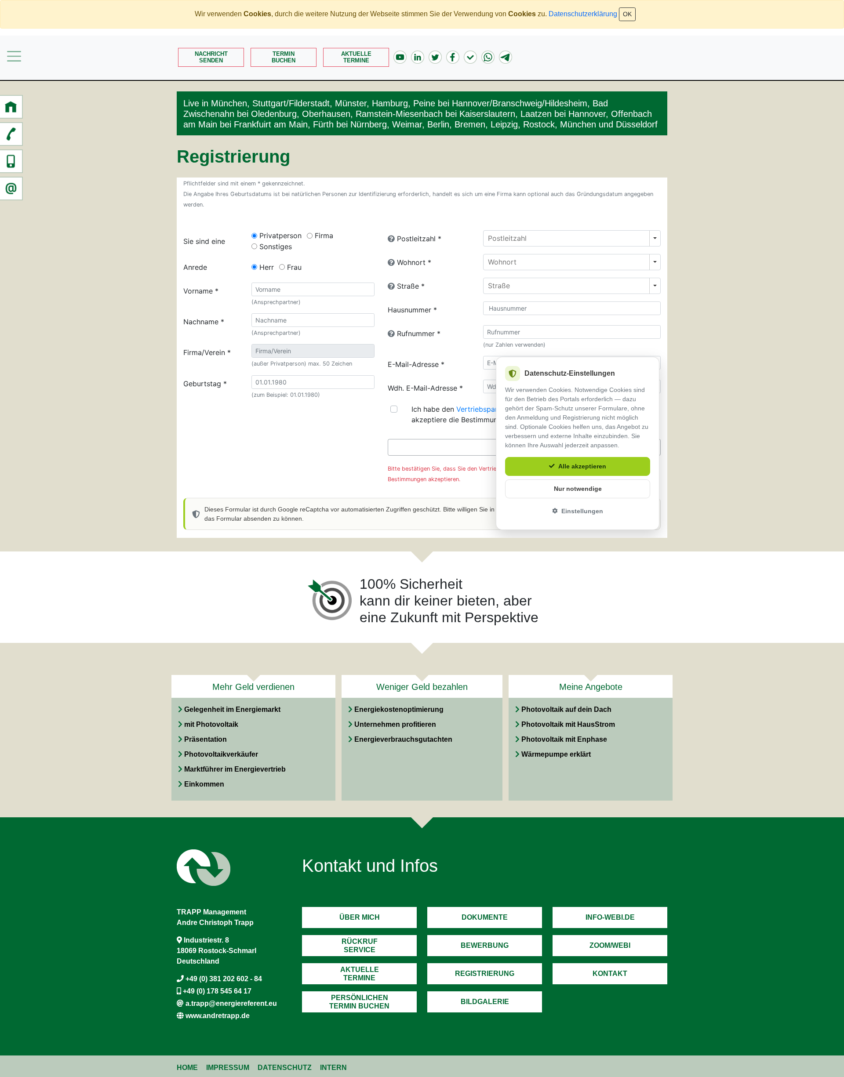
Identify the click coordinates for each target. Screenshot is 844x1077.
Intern (333, 1067)
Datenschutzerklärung (583, 14)
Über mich (359, 917)
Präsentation (205, 739)
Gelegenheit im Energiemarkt (232, 709)
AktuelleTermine (356, 57)
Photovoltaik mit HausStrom (568, 724)
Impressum (227, 1067)
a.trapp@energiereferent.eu (231, 1003)
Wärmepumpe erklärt (556, 754)
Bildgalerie (485, 1001)
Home (187, 1067)
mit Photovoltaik (211, 724)
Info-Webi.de (610, 917)
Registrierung (484, 973)
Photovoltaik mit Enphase (564, 739)
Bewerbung (485, 945)
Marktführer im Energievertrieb (235, 769)
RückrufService (360, 946)
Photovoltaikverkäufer (221, 754)
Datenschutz (285, 1067)
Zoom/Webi (609, 945)
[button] (11, 107)
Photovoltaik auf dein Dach (566, 709)
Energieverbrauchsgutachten (403, 739)
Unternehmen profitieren (395, 724)
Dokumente (485, 917)
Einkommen (204, 784)
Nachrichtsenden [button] (211, 57)
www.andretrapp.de (218, 1015)
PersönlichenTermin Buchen (359, 1002)
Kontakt (610, 973)
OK (627, 14)
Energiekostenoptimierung (399, 709)
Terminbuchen (283, 57)
